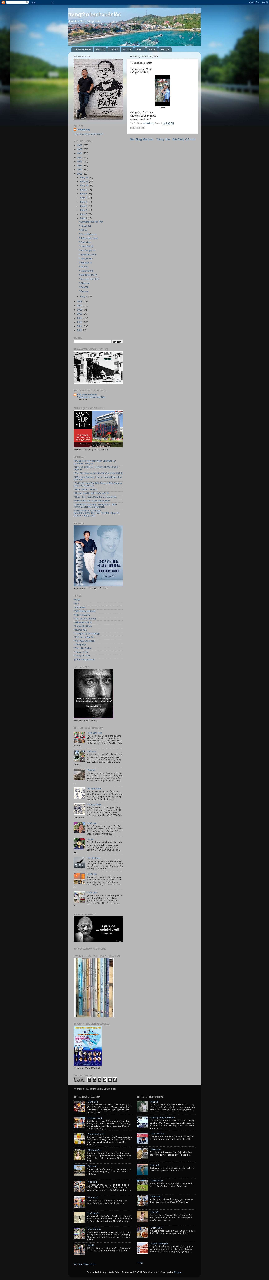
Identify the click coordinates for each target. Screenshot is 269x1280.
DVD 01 (100, 49)
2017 (80, 306)
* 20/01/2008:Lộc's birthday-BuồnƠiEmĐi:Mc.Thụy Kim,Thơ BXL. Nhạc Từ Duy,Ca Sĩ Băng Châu (96, 513)
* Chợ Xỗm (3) (86, 246)
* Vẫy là (90, 1245)
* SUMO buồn (156, 1181)
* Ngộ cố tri (92, 1182)
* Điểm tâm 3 (156, 1228)
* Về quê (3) (85, 226)
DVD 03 (127, 49)
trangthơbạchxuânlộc (94, 14)
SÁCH (152, 49)
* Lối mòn (91, 751)
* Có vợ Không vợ (88, 234)
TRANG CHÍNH (82, 49)
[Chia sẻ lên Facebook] (140, 127)
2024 (80, 153)
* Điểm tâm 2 (156, 1196)
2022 (80, 161)
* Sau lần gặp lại (87, 250)
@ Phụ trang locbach (84, 659)
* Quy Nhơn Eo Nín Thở (91, 222)
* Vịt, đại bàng (93, 858)
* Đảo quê (154, 1165)
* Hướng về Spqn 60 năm (162, 1117)
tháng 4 (84, 210)
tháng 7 (84, 198)
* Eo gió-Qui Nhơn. (83, 626)
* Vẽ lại (90, 839)
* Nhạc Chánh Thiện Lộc (86, 489)
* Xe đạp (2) (92, 1197)
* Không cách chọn (88, 238)
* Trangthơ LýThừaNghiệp (86, 633)
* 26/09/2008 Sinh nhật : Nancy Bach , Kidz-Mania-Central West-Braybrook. (95, 505)
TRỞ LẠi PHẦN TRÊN (84, 1264)
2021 (80, 165)
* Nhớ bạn (92, 823)
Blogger (178, 1272)
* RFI (76, 604)
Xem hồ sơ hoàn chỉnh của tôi (88, 134)
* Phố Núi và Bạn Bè (84, 637)
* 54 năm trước (94, 788)
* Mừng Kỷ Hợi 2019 (89, 279)
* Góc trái (83, 291)
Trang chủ (163, 139)
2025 (80, 149)
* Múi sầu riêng (94, 1150)
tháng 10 (84, 185)
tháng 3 (84, 214)
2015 (80, 314)
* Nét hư (83, 230)
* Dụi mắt (154, 1212)
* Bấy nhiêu (92, 1102)
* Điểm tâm (155, 1149)
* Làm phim (92, 892)
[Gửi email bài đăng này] (131, 127)
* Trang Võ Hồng (82, 656)
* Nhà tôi (91, 770)
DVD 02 (114, 49)
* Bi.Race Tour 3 (95, 1118)
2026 (80, 145)
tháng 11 (84, 181)
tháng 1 (84, 296)
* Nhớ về (154, 1102)
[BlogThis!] (134, 127)
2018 (80, 301)
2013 (80, 322)
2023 (80, 157)
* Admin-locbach (82, 615)
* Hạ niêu (83, 267)
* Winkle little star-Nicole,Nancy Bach (92, 501)
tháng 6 (84, 202)
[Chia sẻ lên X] (137, 127)
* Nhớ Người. (93, 1213)
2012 (80, 326)
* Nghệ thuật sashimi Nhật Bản (91, 397)
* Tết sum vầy (86, 259)
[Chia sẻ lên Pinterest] (143, 127)
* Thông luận (80, 644)
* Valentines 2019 (87, 254)
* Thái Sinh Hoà (94, 733)
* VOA (77, 600)
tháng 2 (84, 218)
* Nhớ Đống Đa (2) (88, 275)
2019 (80, 174)
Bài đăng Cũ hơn (183, 139)
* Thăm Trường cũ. (159, 1243)
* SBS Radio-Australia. (85, 611)
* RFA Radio (80, 607)
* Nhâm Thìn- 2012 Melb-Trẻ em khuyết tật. (95, 497)
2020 (80, 170)
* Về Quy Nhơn (94, 804)
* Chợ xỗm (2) (86, 271)
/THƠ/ (140, 1263)
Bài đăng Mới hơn (142, 139)
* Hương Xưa (80, 630)
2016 (80, 310)
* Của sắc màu (94, 1229)
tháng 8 (84, 194)
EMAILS (165, 49)
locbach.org (83, 130)
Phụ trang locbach (87, 395)
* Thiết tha (92, 874)
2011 (80, 330)
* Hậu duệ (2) (85, 263)
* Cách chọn (85, 242)
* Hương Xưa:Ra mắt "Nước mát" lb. (91, 493)
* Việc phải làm (157, 1134)
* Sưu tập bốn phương (85, 618)
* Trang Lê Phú (81, 652)
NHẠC (140, 49)
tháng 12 (84, 177)
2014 (80, 318)
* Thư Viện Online (82, 648)
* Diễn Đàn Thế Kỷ (83, 622)
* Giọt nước (92, 1166)
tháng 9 (84, 190)
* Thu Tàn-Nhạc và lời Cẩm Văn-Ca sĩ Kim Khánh (98, 473)
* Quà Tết (84, 287)
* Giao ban (84, 283)
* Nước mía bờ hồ (95, 1134)
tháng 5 (84, 206)
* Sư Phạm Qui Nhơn (84, 641)
